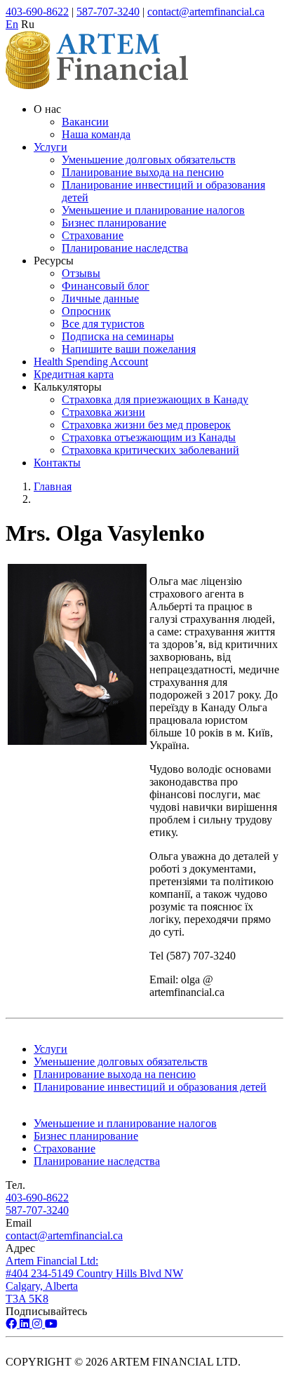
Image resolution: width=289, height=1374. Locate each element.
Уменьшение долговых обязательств (149, 160)
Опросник (86, 311)
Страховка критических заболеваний (150, 450)
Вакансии (85, 122)
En (12, 24)
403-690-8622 (37, 12)
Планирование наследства (125, 248)
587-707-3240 (108, 12)
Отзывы (81, 273)
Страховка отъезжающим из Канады (149, 437)
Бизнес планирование (114, 223)
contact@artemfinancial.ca (205, 12)
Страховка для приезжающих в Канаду (155, 399)
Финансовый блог (105, 286)
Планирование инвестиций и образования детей (150, 1087)
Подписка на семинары (118, 336)
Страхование (92, 235)
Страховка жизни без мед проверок (146, 425)
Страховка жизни (103, 412)
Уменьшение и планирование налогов (153, 210)
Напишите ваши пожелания (129, 349)
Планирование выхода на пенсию (143, 172)
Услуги (50, 147)
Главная (53, 486)
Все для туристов (103, 324)
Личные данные (100, 298)
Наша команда (96, 134)
